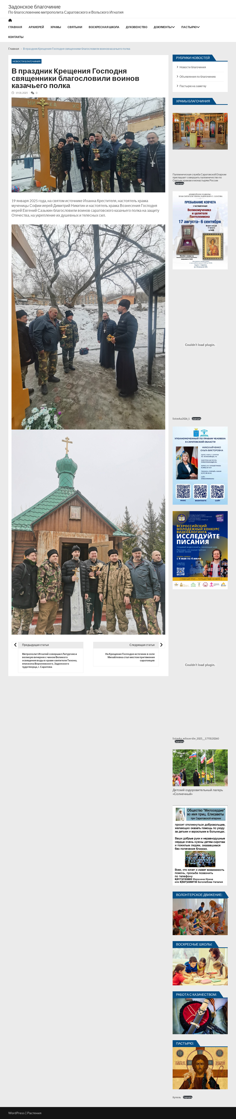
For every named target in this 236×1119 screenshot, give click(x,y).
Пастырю (189, 27)
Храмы (55, 27)
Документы (163, 27)
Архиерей (36, 27)
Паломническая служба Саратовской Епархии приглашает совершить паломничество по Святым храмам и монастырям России (199, 177)
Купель (177, 1097)
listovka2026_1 (181, 418)
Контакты (16, 37)
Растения (34, 1113)
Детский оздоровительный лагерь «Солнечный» (198, 792)
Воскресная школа (104, 27)
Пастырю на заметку (193, 86)
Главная (15, 27)
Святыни (75, 27)
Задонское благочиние (34, 6)
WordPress (16, 1113)
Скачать (179, 183)
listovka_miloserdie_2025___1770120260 (196, 738)
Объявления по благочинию (198, 76)
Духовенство (136, 27)
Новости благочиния (26, 61)
